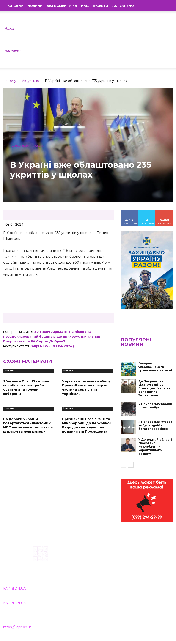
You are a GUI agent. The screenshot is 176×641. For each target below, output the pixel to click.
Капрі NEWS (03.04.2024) (52, 346)
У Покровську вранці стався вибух (155, 405)
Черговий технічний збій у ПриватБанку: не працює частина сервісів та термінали (86, 387)
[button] (165, 6)
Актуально (30, 81)
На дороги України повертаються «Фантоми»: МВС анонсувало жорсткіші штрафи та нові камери (28, 425)
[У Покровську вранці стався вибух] (128, 409)
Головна (15, 6)
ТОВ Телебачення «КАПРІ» (81, 569)
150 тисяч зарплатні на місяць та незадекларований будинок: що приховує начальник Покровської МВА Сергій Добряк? (51, 336)
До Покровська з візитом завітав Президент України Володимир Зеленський (154, 388)
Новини (35, 6)
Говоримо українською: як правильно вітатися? (155, 367)
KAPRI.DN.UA (14, 588)
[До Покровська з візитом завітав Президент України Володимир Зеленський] (128, 386)
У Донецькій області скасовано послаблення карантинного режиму (155, 446)
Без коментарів (62, 6)
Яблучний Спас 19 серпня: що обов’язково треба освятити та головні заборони (26, 387)
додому (9, 81)
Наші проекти (94, 6)
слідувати (146, 212)
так (129, 212)
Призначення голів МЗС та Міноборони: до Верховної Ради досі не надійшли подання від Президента (86, 425)
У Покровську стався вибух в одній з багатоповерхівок (155, 425)
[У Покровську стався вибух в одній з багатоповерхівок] (128, 427)
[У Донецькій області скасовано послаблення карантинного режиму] (128, 445)
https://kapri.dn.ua (17, 627)
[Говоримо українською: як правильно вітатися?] (128, 369)
